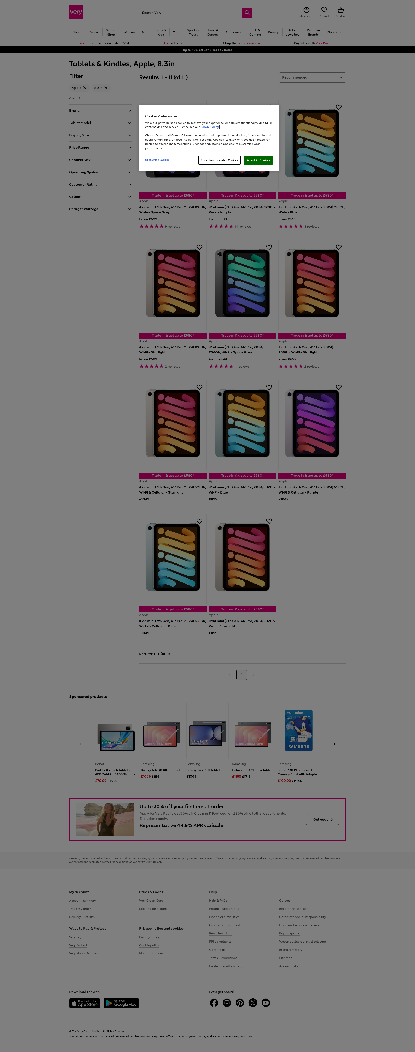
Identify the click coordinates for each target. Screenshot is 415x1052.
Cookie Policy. (209, 127)
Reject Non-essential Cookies (219, 160)
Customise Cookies (157, 160)
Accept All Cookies (258, 160)
